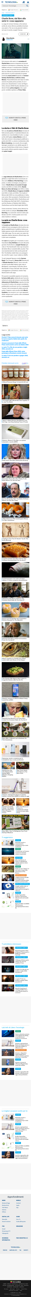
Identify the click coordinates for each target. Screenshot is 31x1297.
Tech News (5, 1207)
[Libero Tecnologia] (15, 1247)
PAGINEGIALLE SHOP (23, 1283)
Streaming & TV (6, 1231)
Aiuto (21, 1290)
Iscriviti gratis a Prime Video (17, 119)
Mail (24, 4)
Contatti (26, 1250)
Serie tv (5, 326)
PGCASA (4, 1285)
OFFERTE (18, 840)
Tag (20, 1250)
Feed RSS (5, 1250)
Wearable (4, 1219)
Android (18, 1203)
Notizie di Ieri (5, 1205)
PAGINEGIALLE (15, 1283)
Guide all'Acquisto (21, 1221)
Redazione (19, 1226)
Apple (17, 1205)
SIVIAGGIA (26, 1285)
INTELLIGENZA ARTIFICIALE (22, 884)
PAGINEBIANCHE (10, 1285)
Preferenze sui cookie (13, 1290)
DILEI (22, 1285)
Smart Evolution (6, 1221)
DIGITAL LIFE (5, 1216)
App (17, 1207)
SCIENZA (18, 849)
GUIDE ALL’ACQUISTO (21, 875)
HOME (3, 12)
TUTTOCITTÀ (17, 1285)
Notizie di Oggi (6, 1203)
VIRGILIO (9, 1283)
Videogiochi (5, 1233)
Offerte (4, 1212)
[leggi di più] (28, 39)
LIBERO (4, 1283)
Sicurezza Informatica (6, 1239)
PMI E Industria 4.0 (22, 1238)
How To (18, 1219)
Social (3, 1229)
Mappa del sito (13, 1250)
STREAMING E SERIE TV (10, 12)
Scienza (4, 1209)
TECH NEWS (19, 857)
